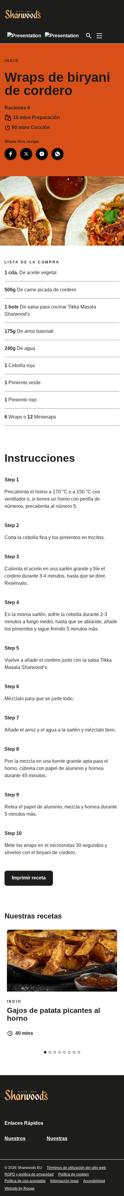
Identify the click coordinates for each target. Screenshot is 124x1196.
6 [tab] (69, 1052)
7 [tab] (74, 1052)
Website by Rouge (20, 1188)
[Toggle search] (88, 35)
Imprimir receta (29, 877)
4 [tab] (59, 1052)
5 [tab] (64, 1052)
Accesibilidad (94, 1181)
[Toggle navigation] (99, 35)
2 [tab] (50, 1052)
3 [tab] (55, 1052)
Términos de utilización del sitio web (76, 1168)
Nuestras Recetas (57, 1140)
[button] (11, 154)
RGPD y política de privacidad (29, 1174)
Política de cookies (73, 1174)
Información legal (64, 1181)
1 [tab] (45, 1052)
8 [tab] (79, 1052)
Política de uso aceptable (25, 1181)
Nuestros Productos (17, 1140)
